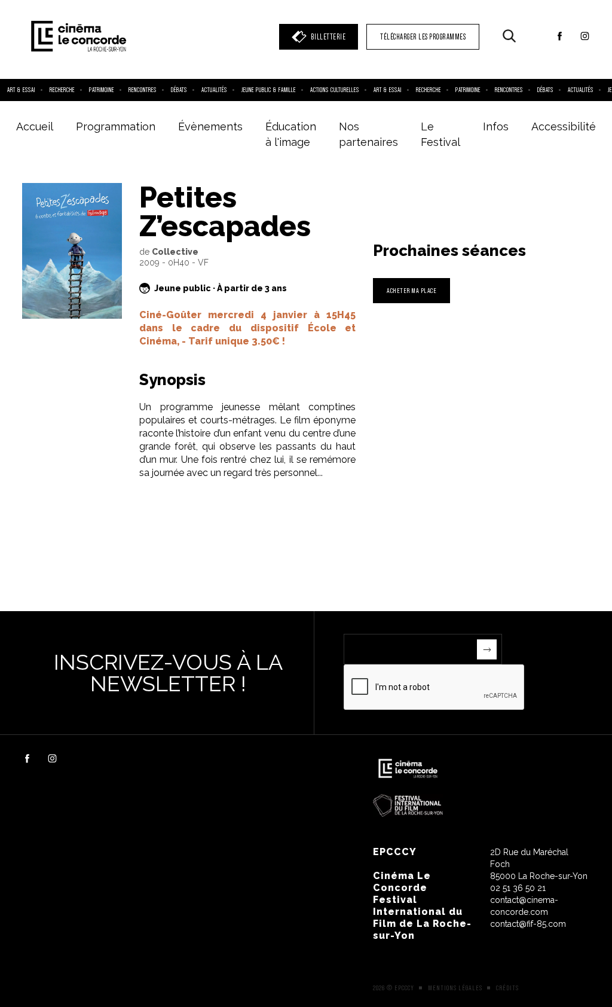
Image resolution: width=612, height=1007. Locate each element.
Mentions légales (455, 987)
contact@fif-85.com (528, 924)
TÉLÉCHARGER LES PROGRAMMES (423, 36)
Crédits (507, 987)
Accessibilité (563, 126)
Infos (496, 126)
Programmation (115, 126)
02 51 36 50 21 (518, 888)
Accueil (34, 126)
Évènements (210, 126)
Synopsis (172, 380)
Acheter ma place (411, 290)
